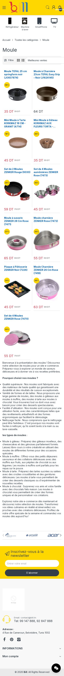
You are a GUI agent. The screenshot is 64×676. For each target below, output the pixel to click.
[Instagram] (19, 639)
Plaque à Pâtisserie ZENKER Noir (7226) (15, 268)
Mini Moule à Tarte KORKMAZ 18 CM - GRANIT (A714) (15, 123)
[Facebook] (4, 639)
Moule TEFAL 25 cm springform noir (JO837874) (15, 74)
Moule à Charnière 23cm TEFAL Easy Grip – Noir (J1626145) (47, 74)
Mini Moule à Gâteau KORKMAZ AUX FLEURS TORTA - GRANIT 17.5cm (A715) (46, 123)
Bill (25, 672)
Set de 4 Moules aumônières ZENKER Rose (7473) (46, 172)
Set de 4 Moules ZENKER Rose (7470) (16, 317)
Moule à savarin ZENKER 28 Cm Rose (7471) (16, 221)
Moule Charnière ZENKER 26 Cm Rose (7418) (46, 270)
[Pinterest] (12, 639)
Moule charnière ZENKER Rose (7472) (46, 219)
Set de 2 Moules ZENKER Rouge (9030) (17, 171)
